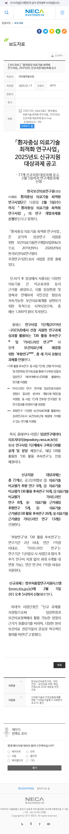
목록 (59, 665)
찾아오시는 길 (43, 788)
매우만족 (16, 751)
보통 (14, 756)
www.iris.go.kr (20, 589)
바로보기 (26, 126)
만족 (32, 751)
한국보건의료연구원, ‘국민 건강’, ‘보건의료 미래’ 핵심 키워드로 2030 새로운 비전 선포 (45, 685)
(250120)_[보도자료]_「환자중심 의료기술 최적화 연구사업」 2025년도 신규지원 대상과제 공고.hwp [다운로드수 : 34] (41, 116)
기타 (32, 760)
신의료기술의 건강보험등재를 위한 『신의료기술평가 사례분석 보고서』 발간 (46, 700)
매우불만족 (17, 760)
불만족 (33, 756)
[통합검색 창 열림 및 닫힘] (6, 12)
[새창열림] (22, 821)
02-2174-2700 (38, 812)
